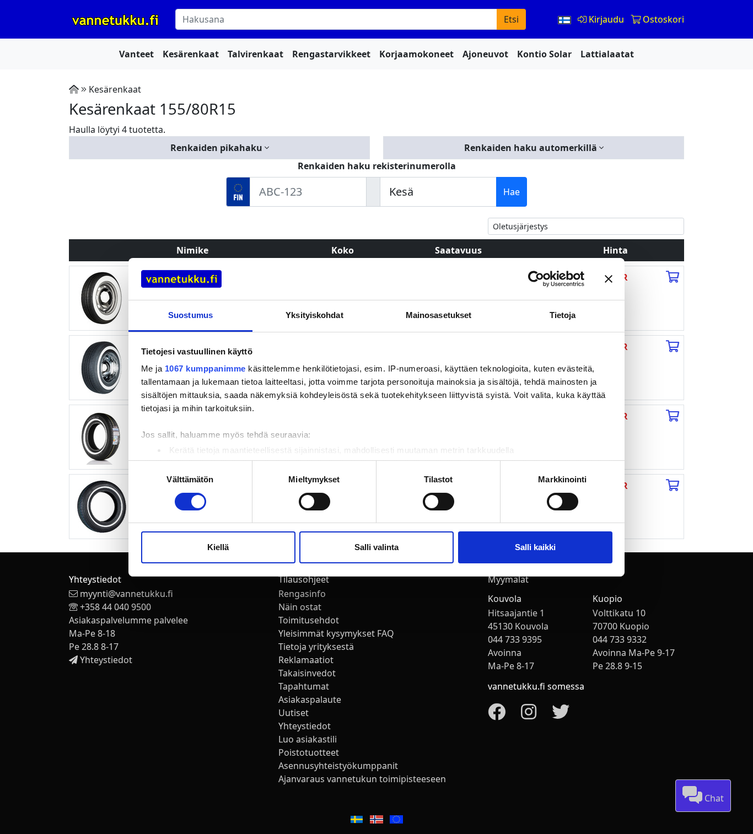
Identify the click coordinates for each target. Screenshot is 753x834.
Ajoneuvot (485, 54)
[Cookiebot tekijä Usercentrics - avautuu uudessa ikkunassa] (536, 279)
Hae (511, 192)
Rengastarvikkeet (331, 54)
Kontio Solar (544, 54)
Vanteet (136, 54)
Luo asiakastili (307, 739)
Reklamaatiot (306, 660)
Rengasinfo (302, 594)
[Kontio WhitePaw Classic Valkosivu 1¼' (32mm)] (101, 366)
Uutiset (293, 713)
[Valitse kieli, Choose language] (565, 19)
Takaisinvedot (307, 673)
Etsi (511, 19)
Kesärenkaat (191, 54)
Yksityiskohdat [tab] (314, 315)
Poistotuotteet (308, 752)
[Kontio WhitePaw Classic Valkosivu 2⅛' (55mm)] (101, 297)
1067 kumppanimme (205, 368)
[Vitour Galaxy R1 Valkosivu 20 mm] (101, 436)
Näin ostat (299, 607)
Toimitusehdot (308, 620)
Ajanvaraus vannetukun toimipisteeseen (362, 779)
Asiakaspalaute (309, 699)
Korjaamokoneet (416, 54)
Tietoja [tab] (563, 315)
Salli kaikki (535, 547)
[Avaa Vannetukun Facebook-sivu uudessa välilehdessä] (496, 715)
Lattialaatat (607, 54)
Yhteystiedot (106, 660)
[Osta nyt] (672, 277)
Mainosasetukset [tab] (439, 315)
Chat (713, 798)
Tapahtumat (303, 686)
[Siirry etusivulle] (74, 89)
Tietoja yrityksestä (316, 647)
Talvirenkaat (255, 54)
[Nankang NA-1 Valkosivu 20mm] (101, 505)
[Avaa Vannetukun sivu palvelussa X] (560, 715)
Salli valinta (376, 547)
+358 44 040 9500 (115, 607)
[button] (219, 147)
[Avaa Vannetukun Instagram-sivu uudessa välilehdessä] (528, 715)
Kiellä (218, 547)
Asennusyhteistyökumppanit (338, 766)
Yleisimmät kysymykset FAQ (336, 633)
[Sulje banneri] (608, 279)
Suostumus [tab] (190, 315)
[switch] (314, 501)
